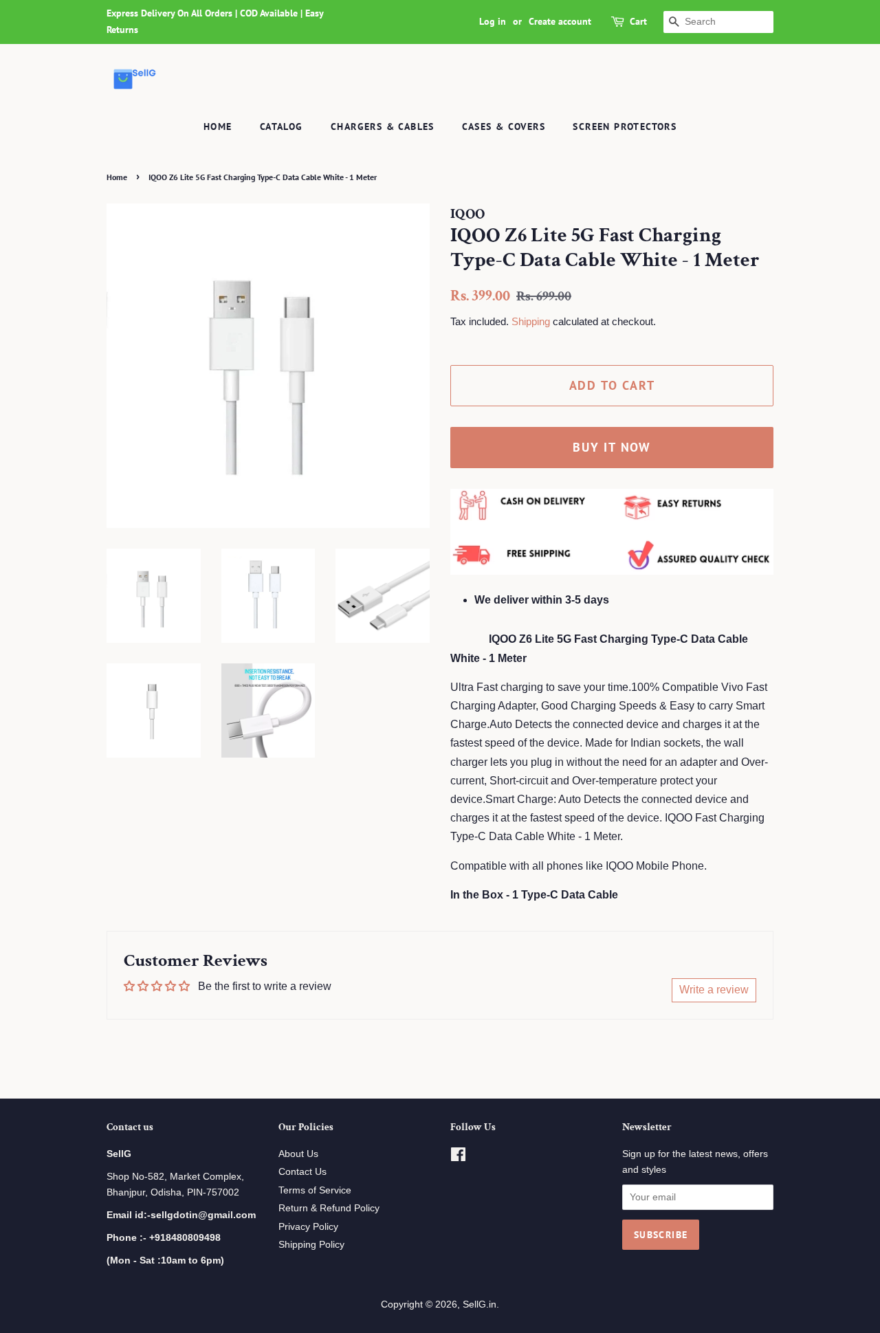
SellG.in (479, 1304)
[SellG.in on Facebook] (458, 1157)
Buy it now (612, 447)
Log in (492, 21)
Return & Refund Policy (329, 1208)
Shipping (531, 321)
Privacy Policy (308, 1227)
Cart (638, 21)
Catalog (281, 126)
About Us (298, 1154)
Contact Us (302, 1172)
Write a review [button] (714, 989)
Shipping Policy (311, 1245)
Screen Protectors (624, 126)
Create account (560, 21)
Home (218, 126)
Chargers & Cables (382, 126)
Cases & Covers (503, 126)
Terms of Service (314, 1190)
